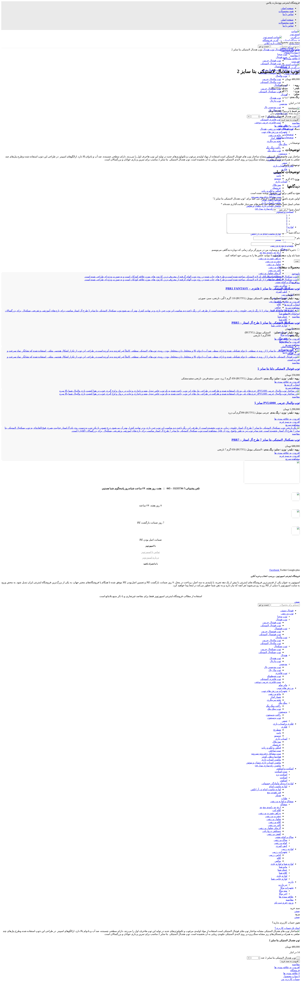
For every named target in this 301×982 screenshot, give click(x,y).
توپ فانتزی (281, 673)
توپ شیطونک (274, 676)
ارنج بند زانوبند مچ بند (270, 252)
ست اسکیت (281, 771)
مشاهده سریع (292, 307)
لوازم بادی (282, 876)
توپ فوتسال (280, 66)
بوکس (278, 307)
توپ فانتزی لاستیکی (270, 119)
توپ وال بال (274, 670)
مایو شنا (283, 867)
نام (297, 238)
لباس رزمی (275, 855)
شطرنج (277, 729)
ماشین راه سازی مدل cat (268, 208)
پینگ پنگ (283, 144)
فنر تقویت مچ (274, 792)
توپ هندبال (275, 98)
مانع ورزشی (274, 135)
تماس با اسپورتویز (150, 552)
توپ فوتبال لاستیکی (270, 625)
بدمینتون (282, 153)
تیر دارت (282, 884)
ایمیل (296, 244)
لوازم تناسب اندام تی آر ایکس (266, 789)
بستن (297, 601)
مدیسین (283, 103)
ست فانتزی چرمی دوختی (267, 122)
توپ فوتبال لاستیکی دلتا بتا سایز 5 (279, 368)
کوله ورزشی (280, 843)
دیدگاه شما (293, 232)
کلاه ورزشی (274, 267)
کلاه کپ (276, 810)
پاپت (278, 175)
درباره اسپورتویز (150, 557)
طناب (284, 798)
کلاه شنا (283, 319)
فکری (284, 169)
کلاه (279, 304)
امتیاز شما (293, 209)
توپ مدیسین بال (272, 107)
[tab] (147, 134)
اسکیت (283, 777)
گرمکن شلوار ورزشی (270, 273)
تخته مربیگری (274, 141)
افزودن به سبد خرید (289, 120)
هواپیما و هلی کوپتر (271, 756)
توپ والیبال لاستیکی (270, 82)
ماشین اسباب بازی (271, 759)
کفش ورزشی (274, 834)
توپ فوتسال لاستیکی (270, 634)
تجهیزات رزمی (279, 852)
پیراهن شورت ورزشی (269, 258)
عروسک (276, 188)
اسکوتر (283, 780)
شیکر (278, 795)
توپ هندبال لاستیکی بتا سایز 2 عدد (278, 116)
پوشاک (283, 804)
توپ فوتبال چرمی (271, 622)
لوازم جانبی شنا (279, 325)
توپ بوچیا (282, 616)
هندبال (284, 94)
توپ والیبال (281, 76)
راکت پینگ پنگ (273, 147)
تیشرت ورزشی (273, 261)
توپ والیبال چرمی (271, 79)
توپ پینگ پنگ (274, 150)
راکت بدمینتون (273, 715)
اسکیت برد (281, 774)
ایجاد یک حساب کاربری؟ (287, 928)
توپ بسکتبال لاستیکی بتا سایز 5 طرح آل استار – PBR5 (266, 322)
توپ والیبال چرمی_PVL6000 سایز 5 (277, 403)
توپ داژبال (275, 100)
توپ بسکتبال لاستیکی (270, 91)
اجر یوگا (283, 893)
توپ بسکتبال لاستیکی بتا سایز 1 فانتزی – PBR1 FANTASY (263, 288)
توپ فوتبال (281, 619)
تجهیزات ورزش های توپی (274, 132)
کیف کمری (281, 291)
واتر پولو (283, 685)
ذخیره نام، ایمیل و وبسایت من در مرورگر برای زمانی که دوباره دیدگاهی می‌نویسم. (253, 250)
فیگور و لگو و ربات (271, 191)
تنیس (284, 162)
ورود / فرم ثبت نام (283, 902)
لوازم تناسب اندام (278, 786)
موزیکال (276, 185)
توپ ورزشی (288, 49)
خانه (297, 49)
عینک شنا (282, 316)
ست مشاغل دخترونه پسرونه (266, 197)
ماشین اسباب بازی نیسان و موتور (263, 205)
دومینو (277, 178)
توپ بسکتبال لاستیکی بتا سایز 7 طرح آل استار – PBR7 (266, 439)
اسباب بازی (281, 181)
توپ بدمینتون (274, 717)
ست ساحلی (275, 750)
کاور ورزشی (274, 270)
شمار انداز (275, 138)
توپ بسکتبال (280, 646)
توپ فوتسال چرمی (271, 631)
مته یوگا (283, 890)
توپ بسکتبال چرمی (271, 88)
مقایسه (289, 899)
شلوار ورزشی (274, 264)
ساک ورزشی (280, 285)
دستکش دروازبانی (271, 831)
